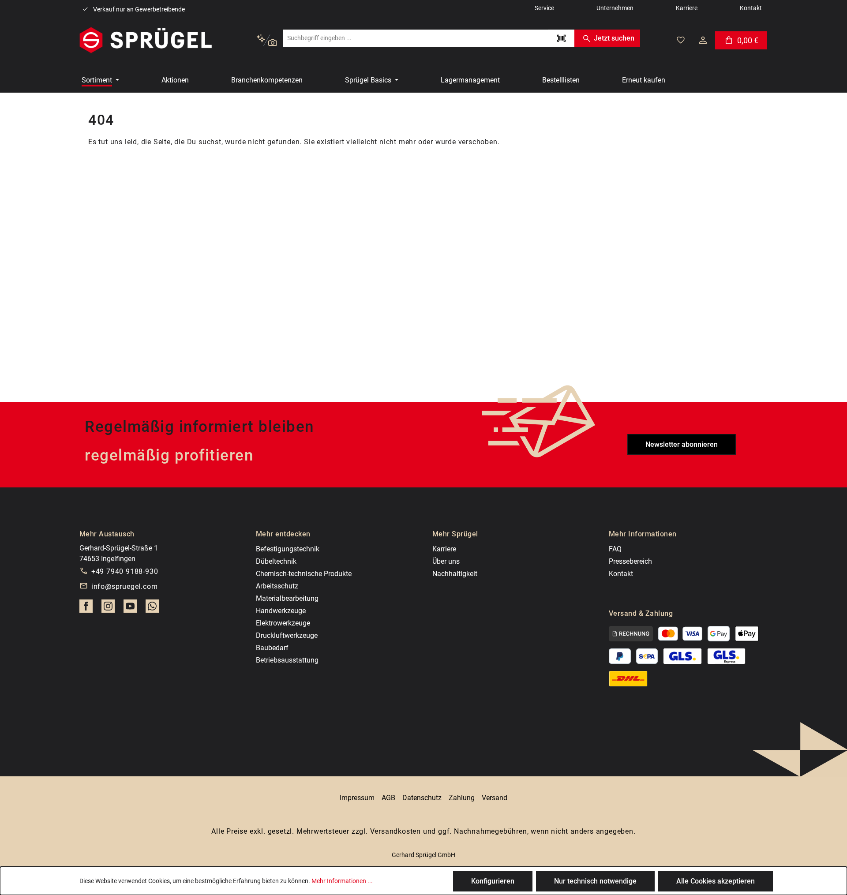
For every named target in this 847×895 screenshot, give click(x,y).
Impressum (357, 798)
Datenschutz (422, 798)
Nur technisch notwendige (595, 881)
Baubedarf (272, 648)
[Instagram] (108, 608)
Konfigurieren (492, 881)
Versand (494, 798)
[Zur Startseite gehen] (145, 40)
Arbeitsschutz (277, 586)
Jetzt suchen (614, 38)
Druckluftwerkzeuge (287, 635)
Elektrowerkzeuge (283, 623)
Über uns (446, 561)
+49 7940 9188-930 (124, 571)
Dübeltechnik (276, 561)
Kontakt (621, 573)
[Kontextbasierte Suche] (267, 40)
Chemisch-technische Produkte (304, 573)
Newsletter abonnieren (681, 444)
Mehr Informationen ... (342, 880)
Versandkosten (395, 831)
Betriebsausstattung (287, 660)
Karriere (444, 549)
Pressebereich (630, 561)
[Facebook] (86, 608)
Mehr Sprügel (455, 534)
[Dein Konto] (703, 40)
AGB (388, 798)
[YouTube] (130, 608)
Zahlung (462, 798)
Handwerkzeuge (281, 611)
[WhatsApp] (152, 608)
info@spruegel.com (124, 586)
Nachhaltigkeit (454, 573)
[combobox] (415, 38)
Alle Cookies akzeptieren (715, 881)
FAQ (615, 549)
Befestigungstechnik (287, 549)
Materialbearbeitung (287, 598)
